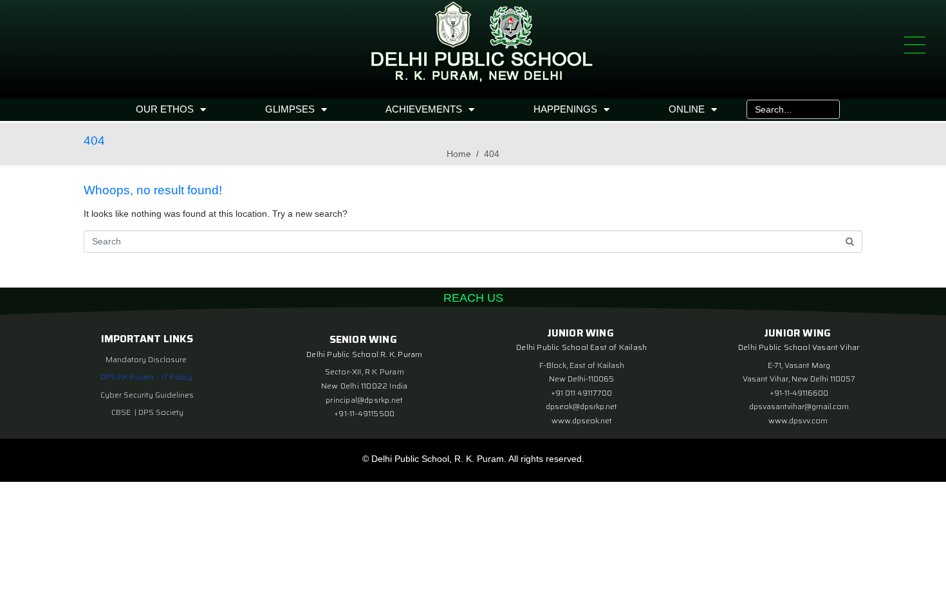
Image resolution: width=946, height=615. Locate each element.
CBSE (122, 412)
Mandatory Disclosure (146, 359)
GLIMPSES (290, 109)
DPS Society (160, 412)
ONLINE (687, 109)
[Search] (827, 109)
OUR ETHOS (165, 109)
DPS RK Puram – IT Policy (146, 377)
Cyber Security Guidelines (147, 395)
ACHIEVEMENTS (423, 109)
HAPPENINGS (565, 109)
